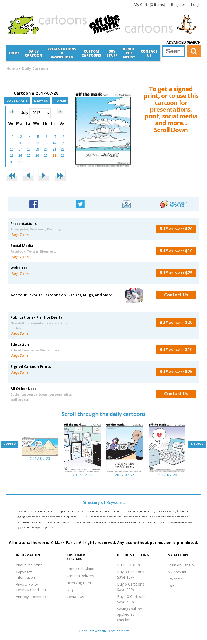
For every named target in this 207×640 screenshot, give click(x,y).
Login (196, 4)
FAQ (70, 589)
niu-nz (149, 516)
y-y (20, 527)
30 (12, 162)
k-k (82, 516)
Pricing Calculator (81, 568)
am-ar (27, 511)
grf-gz (35, 516)
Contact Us (149, 53)
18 (29, 149)
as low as (176, 229)
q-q (41, 521)
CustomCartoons (91, 53)
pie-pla (184, 516)
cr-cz (127, 511)
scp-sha (78, 521)
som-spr (104, 521)
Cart (171, 585)
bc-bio (46, 511)
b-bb (40, 511)
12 (37, 143)
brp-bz (71, 511)
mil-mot (124, 516)
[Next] (60, 111)
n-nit (142, 516)
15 (63, 143)
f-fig (174, 511)
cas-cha (85, 511)
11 (29, 143)
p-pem (168, 516)
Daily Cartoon (33, 53)
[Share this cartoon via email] (126, 203)
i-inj (67, 516)
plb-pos (19, 521)
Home (14, 53)
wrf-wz (188, 521)
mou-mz (134, 516)
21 (54, 149)
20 (46, 149)
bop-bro (63, 511)
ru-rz (64, 521)
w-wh (174, 521)
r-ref (45, 521)
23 (12, 156)
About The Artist (29, 564)
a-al (21, 511)
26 (37, 156)
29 (63, 156)
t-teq (127, 521)
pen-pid (176, 516)
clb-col (102, 511)
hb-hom (51, 516)
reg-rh (52, 521)
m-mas (104, 516)
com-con (111, 511)
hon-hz (60, 516)
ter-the (134, 521)
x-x (16, 527)
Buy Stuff (111, 53)
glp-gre (27, 516)
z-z (24, 527)
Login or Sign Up (181, 564)
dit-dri (148, 511)
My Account (177, 571)
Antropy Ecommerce (32, 596)
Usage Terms (20, 234)
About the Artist (129, 53)
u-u (165, 521)
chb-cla (94, 511)
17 (20, 149)
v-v (169, 521)
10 (20, 143)
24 (20, 156)
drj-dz (155, 511)
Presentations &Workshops (61, 53)
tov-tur (152, 521)
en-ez (168, 511)
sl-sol (95, 521)
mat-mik (114, 516)
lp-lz (97, 516)
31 (20, 162)
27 (46, 156)
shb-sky (87, 521)
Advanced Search (184, 42)
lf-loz (91, 516)
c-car (78, 511)
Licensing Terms (80, 582)
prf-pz (35, 521)
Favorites (175, 578)
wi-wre (181, 521)
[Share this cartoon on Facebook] (33, 203)
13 (46, 143)
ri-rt (58, 521)
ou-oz (161, 516)
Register (178, 4)
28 (54, 156)
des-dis (140, 511)
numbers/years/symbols (39, 527)
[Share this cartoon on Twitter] (80, 203)
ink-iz (73, 516)
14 (54, 143)
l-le (86, 516)
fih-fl (179, 511)
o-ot (156, 516)
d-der (133, 511)
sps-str (113, 521)
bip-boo (54, 511)
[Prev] (12, 111)
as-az (34, 511)
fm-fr (185, 511)
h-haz (42, 516)
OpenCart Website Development (104, 631)
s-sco (70, 521)
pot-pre (27, 521)
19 (37, 149)
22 (63, 149)
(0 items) (149, 4)
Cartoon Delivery (80, 575)
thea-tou (143, 521)
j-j (78, 516)
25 (29, 156)
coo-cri (120, 511)
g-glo (20, 516)
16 (12, 149)
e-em (162, 511)
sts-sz (121, 521)
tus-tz (159, 521)
